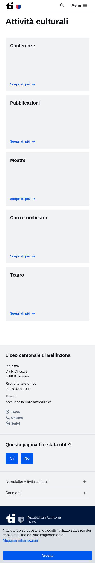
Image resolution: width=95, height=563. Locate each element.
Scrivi (15, 423)
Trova (15, 412)
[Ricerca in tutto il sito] (62, 5)
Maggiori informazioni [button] (20, 540)
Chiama (17, 418)
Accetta (47, 555)
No (27, 458)
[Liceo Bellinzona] (13, 4)
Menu (76, 5)
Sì (12, 458)
